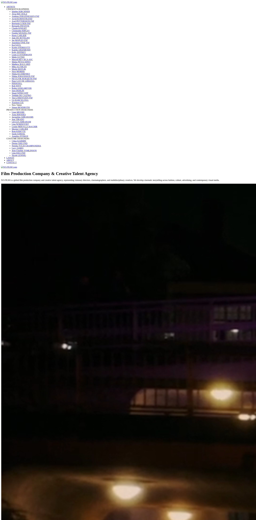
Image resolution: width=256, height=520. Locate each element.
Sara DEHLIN (18, 91)
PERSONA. (17, 83)
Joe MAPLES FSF (20, 40)
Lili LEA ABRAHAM (21, 122)
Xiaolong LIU (18, 102)
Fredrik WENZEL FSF (21, 33)
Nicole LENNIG (19, 155)
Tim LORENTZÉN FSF (22, 98)
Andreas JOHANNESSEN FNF (25, 16)
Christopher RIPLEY (21, 31)
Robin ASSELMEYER (22, 88)
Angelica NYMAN (20, 136)
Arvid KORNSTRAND (22, 19)
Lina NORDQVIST (20, 124)
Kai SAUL (16, 45)
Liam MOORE (18, 112)
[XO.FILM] (9, 2)
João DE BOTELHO (21, 38)
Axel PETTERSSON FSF (23, 21)
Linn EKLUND (18, 153)
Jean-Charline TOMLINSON (24, 150)
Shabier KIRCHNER (21, 11)
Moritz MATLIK (19, 69)
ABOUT (10, 160)
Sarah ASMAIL (18, 134)
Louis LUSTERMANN (22, 55)
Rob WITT (16, 86)
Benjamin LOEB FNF (21, 23)
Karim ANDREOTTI (21, 47)
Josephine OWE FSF (21, 43)
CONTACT (11, 162)
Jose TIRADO (18, 119)
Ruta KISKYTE (19, 131)
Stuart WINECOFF (20, 93)
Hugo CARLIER (19, 35)
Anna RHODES (19, 114)
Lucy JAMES (17, 148)
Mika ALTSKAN (19, 67)
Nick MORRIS (18, 71)
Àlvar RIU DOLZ (19, 14)
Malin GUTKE (18, 57)
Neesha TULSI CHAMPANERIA (26, 146)
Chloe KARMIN (19, 141)
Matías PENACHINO (21, 62)
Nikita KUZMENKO (21, 74)
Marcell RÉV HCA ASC (22, 59)
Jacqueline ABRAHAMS (22, 117)
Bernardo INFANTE (20, 26)
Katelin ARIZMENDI (21, 50)
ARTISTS (10, 7)
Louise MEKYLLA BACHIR (24, 126)
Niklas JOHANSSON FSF (23, 76)
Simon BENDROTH (21, 107)
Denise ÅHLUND (19, 143)
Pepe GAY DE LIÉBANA (23, 81)
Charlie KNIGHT (19, 28)
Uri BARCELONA (20, 100)
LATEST (10, 158)
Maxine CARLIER (20, 129)
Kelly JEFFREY (19, 52)
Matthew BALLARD (21, 64)
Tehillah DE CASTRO (21, 95)
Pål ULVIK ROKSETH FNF (24, 79)
